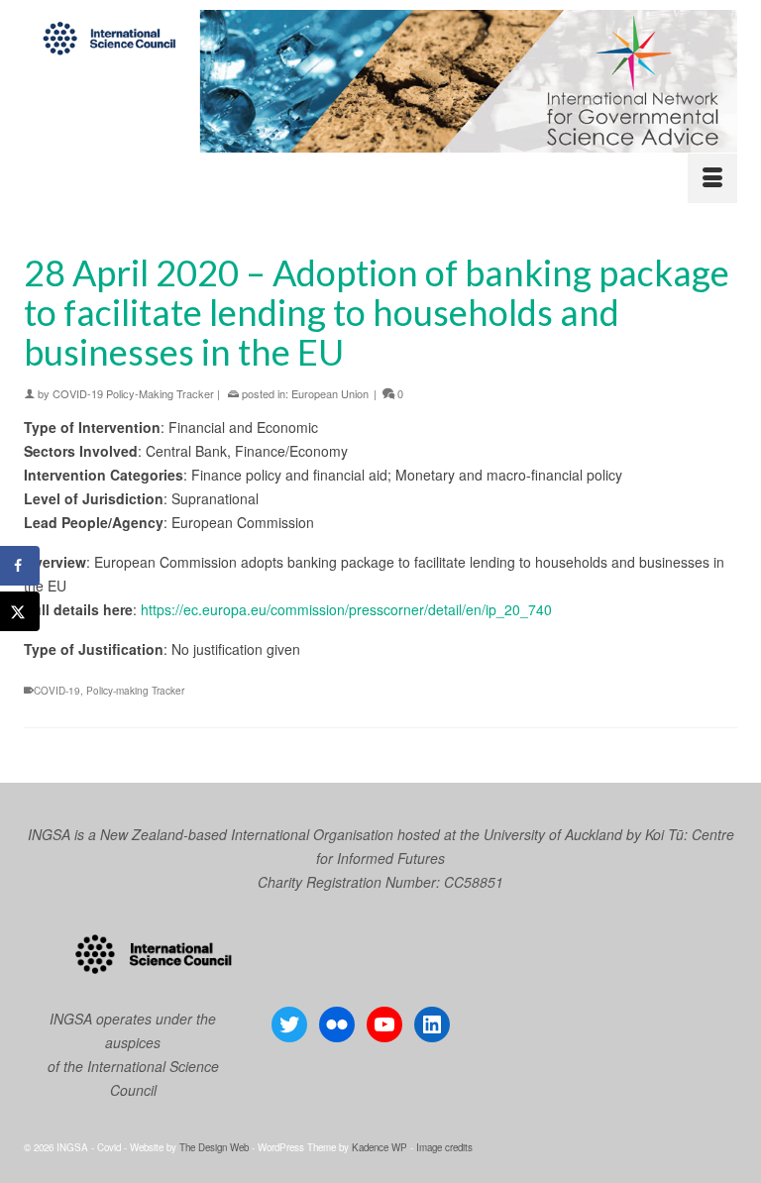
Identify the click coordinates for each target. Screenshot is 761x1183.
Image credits (444, 1147)
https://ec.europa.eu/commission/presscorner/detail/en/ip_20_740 (346, 609)
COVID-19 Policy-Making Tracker (133, 393)
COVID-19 (57, 691)
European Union (330, 393)
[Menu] (712, 178)
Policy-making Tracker (135, 691)
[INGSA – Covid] (380, 81)
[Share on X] (20, 611)
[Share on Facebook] (20, 566)
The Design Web (214, 1147)
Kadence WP (379, 1147)
